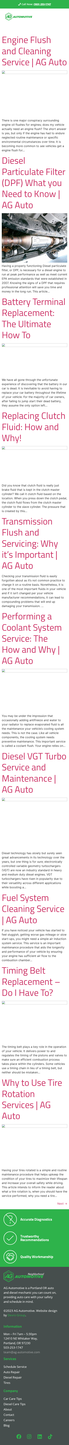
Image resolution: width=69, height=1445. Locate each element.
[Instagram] (29, 1437)
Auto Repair (12, 1372)
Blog (7, 1425)
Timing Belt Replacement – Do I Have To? (31, 981)
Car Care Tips (13, 1399)
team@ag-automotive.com (22, 1352)
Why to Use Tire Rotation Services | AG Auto (32, 1099)
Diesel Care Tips (14, 1404)
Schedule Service (15, 1367)
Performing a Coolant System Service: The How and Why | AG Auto (32, 638)
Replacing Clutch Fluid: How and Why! (33, 426)
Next (62, 1203)
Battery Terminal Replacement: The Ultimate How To (33, 318)
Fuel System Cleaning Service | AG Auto (33, 908)
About (8, 1409)
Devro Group (16, 1315)
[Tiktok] (50, 1437)
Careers (9, 1420)
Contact (9, 1415)
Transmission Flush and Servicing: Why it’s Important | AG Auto (30, 543)
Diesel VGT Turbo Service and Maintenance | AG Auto (34, 772)
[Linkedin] (40, 1437)
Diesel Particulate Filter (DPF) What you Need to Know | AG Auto (33, 182)
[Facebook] (19, 1437)
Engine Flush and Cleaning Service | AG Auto (34, 51)
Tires (7, 1383)
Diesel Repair (13, 1377)
